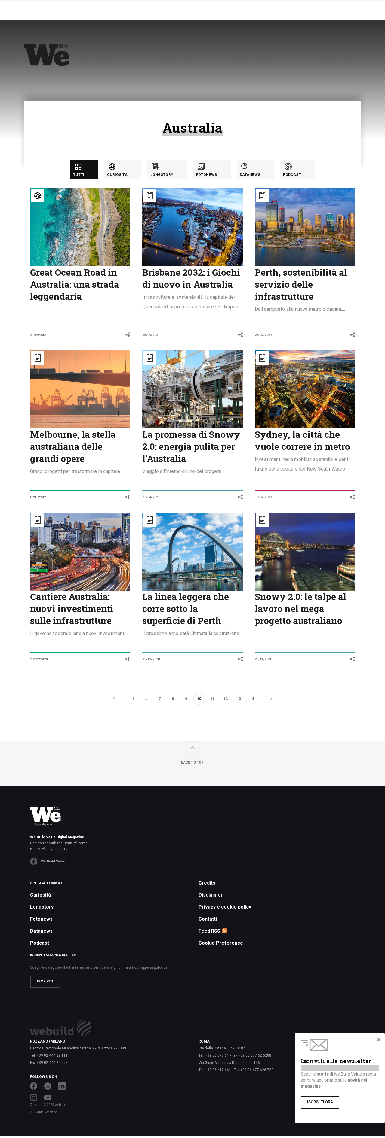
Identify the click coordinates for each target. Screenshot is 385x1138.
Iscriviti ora (320, 1102)
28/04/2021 (151, 497)
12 (225, 699)
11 (212, 699)
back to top (192, 762)
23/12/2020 (39, 659)
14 (252, 699)
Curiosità (40, 895)
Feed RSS (209, 931)
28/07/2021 (263, 335)
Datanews (41, 931)
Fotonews (41, 919)
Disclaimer (211, 895)
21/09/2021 (39, 335)
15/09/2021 (151, 335)
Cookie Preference (221, 943)
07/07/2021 (39, 497)
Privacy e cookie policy (225, 907)
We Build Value (53, 861)
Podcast (39, 943)
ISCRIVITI (45, 981)
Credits (207, 883)
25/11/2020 (263, 659)
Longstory (42, 907)
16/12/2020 (151, 659)
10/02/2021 (263, 497)
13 (239, 699)
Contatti (208, 919)
